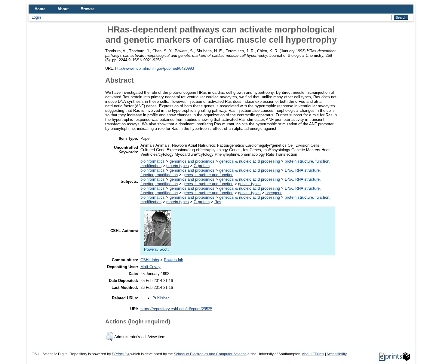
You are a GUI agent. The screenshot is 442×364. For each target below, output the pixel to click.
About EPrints (313, 354)
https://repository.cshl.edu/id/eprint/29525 (176, 309)
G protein (202, 166)
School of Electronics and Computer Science (210, 354)
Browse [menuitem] (87, 9)
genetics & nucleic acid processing (249, 161)
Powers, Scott (156, 249)
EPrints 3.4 (121, 354)
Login (36, 17)
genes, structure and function (208, 175)
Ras (217, 202)
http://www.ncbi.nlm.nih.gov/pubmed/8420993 (154, 68)
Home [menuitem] (40, 9)
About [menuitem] (63, 9)
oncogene (274, 193)
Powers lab (173, 260)
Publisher (160, 298)
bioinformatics (152, 161)
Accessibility (337, 354)
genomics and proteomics (192, 161)
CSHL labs (149, 260)
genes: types (249, 184)
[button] (109, 336)
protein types (177, 166)
